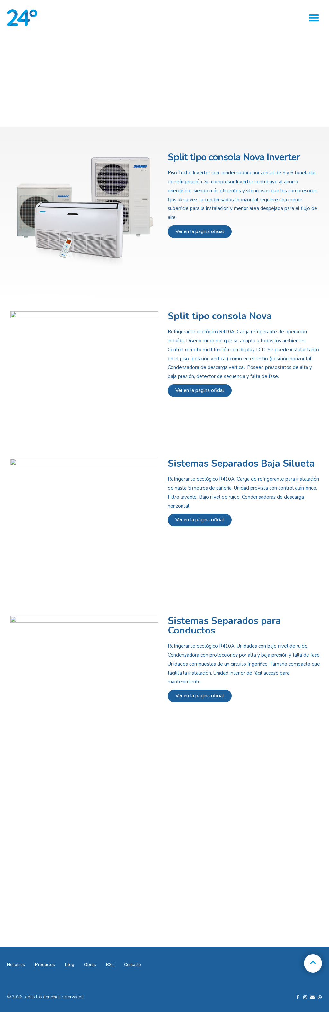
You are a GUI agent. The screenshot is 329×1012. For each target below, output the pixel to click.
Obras (90, 965)
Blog (69, 965)
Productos (45, 965)
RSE (110, 965)
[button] (314, 18)
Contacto (132, 965)
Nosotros (16, 965)
